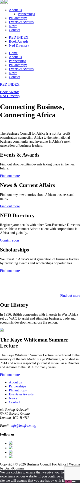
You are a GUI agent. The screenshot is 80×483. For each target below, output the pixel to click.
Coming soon (9, 240)
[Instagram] (10, 452)
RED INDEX (18, 37)
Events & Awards (21, 22)
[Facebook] (10, 443)
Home (13, 53)
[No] (74, 481)
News (13, 26)
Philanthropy (18, 18)
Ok (68, 480)
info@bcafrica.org (23, 426)
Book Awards (18, 41)
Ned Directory (19, 45)
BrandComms (14, 468)
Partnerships (26, 14)
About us (15, 10)
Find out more (10, 176)
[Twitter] (10, 448)
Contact (14, 30)
